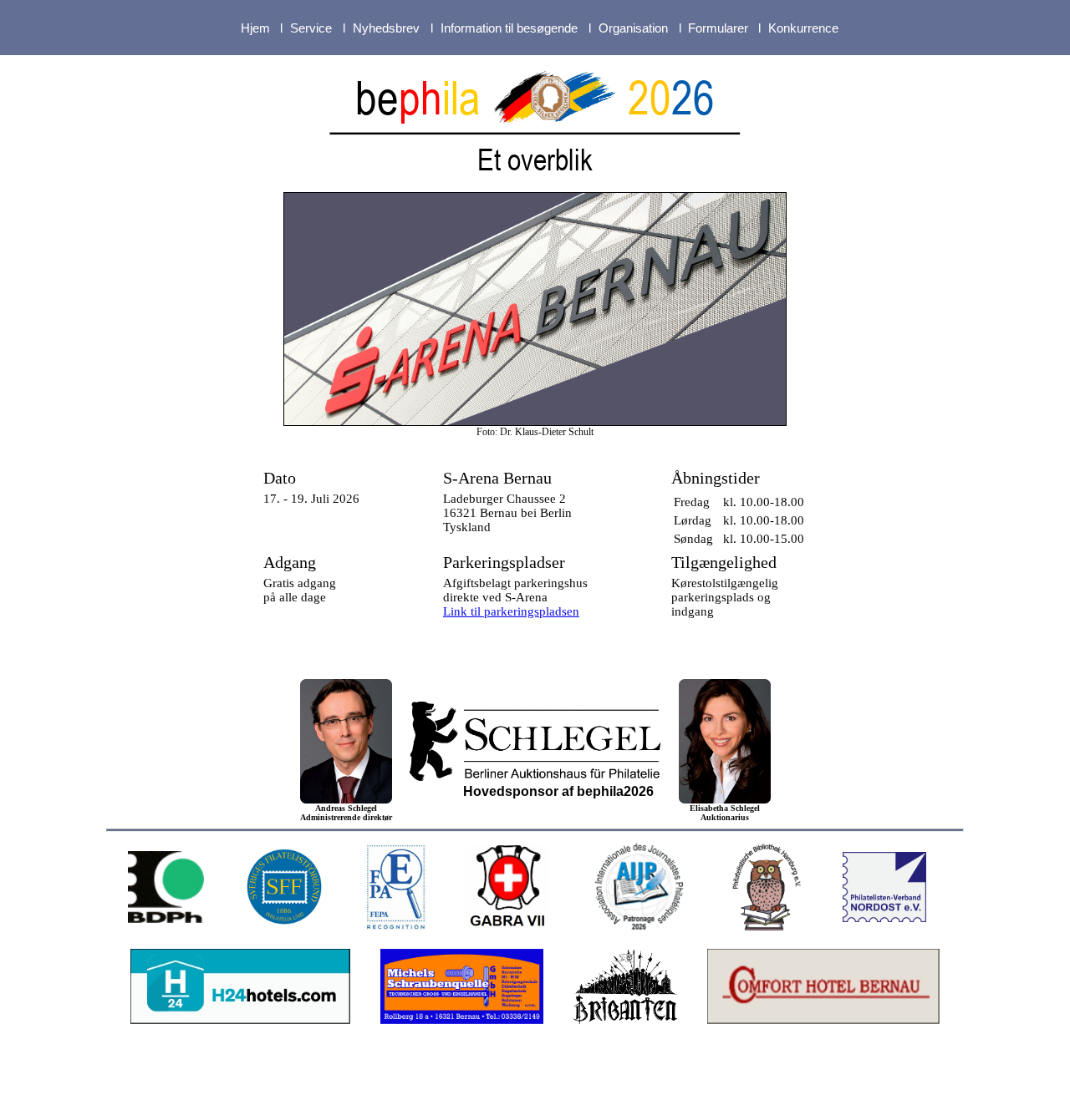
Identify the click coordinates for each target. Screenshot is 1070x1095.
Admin (734, 1073)
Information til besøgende (509, 28)
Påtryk (572, 1073)
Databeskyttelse (653, 1073)
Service (311, 28)
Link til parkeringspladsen (511, 611)
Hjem (255, 28)
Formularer (718, 28)
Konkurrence (803, 28)
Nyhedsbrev (386, 28)
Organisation (633, 28)
